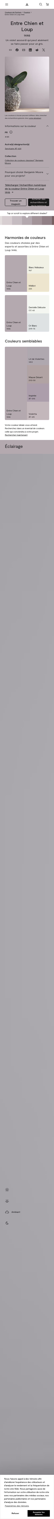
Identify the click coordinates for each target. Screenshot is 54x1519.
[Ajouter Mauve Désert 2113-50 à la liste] (45, 369)
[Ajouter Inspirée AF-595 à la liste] (45, 387)
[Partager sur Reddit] (37, 50)
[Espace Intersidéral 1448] (47, 220)
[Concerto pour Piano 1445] (17, 220)
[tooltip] (11, 132)
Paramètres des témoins (17, 1505)
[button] (40, 4)
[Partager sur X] (43, 50)
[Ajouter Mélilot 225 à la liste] (45, 277)
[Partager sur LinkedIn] (30, 50)
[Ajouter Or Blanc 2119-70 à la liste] (45, 317)
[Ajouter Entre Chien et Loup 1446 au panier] (16, 259)
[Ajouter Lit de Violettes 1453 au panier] (38, 350)
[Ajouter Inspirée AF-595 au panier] (38, 387)
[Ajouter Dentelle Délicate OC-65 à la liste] (45, 299)
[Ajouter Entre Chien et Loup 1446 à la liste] (23, 259)
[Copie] (10, 50)
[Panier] (47, 4)
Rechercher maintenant (16, 435)
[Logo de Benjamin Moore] (27, 4)
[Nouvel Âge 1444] (7, 220)
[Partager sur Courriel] (23, 50)
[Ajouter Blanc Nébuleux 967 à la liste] (45, 259)
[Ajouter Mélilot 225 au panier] (38, 277)
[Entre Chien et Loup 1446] (27, 220)
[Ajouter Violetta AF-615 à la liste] (45, 405)
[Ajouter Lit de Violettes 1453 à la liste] (45, 350)
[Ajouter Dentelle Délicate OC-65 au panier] (38, 299)
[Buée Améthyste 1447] (37, 220)
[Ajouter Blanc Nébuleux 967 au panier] (38, 259)
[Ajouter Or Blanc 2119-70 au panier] (38, 317)
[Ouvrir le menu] (6, 4)
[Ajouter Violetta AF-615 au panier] (38, 405)
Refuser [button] (15, 1513)
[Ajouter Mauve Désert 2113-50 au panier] (38, 369)
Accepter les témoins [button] (39, 1513)
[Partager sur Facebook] (17, 50)
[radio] (7, 1190)
